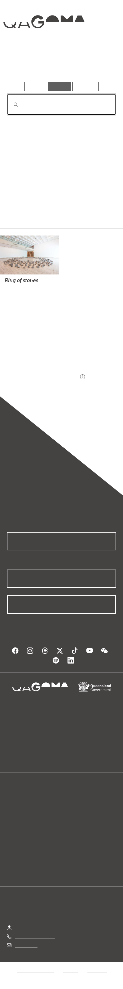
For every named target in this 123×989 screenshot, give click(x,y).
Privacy (70, 964)
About (70, 799)
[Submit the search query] (11, 104)
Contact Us (26, 940)
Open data (17, 793)
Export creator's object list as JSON (42, 377)
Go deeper (98, 65)
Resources (85, 86)
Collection (43, 42)
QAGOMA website (25, 799)
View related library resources (37, 345)
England (12, 193)
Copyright (97, 964)
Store (12, 806)
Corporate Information (66, 971)
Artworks (23, 65)
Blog (68, 793)
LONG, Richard (19, 289)
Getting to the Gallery (36, 922)
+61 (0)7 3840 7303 (34, 931)
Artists (59, 65)
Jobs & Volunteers (35, 964)
